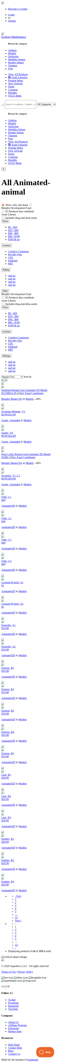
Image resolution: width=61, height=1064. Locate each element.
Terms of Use (8, 971)
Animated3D (8, 505)
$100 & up (14, 239)
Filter (5, 291)
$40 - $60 (13, 233)
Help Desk (14, 1044)
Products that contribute (21, 211)
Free (10, 68)
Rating (6, 269)
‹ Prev (18, 896)
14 (16, 917)
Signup (12, 20)
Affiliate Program (17, 1025)
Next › (18, 920)
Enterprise (13, 1028)
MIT (10, 263)
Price (5, 221)
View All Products (18, 74)
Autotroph (32, 1059)
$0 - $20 (12, 227)
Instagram (13, 1005)
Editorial (12, 260)
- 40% (37, 399)
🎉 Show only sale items (14, 205)
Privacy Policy (25, 971)
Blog (10, 1050)
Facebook (13, 1002)
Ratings (6, 356)
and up (11, 275)
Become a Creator (17, 8)
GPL (10, 257)
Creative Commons (18, 251)
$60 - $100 (14, 236)
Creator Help (15, 1047)
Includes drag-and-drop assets (21, 217)
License (6, 245)
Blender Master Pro (11, 399)
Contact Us (14, 1053)
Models (30, 399)
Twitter (12, 999)
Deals (11, 86)
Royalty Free (15, 254)
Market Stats (15, 1031)
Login (11, 14)
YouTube (13, 1009)
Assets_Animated (10, 420)
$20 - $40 (13, 230)
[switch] (30, 205)
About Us (13, 1022)
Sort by (28, 376)
